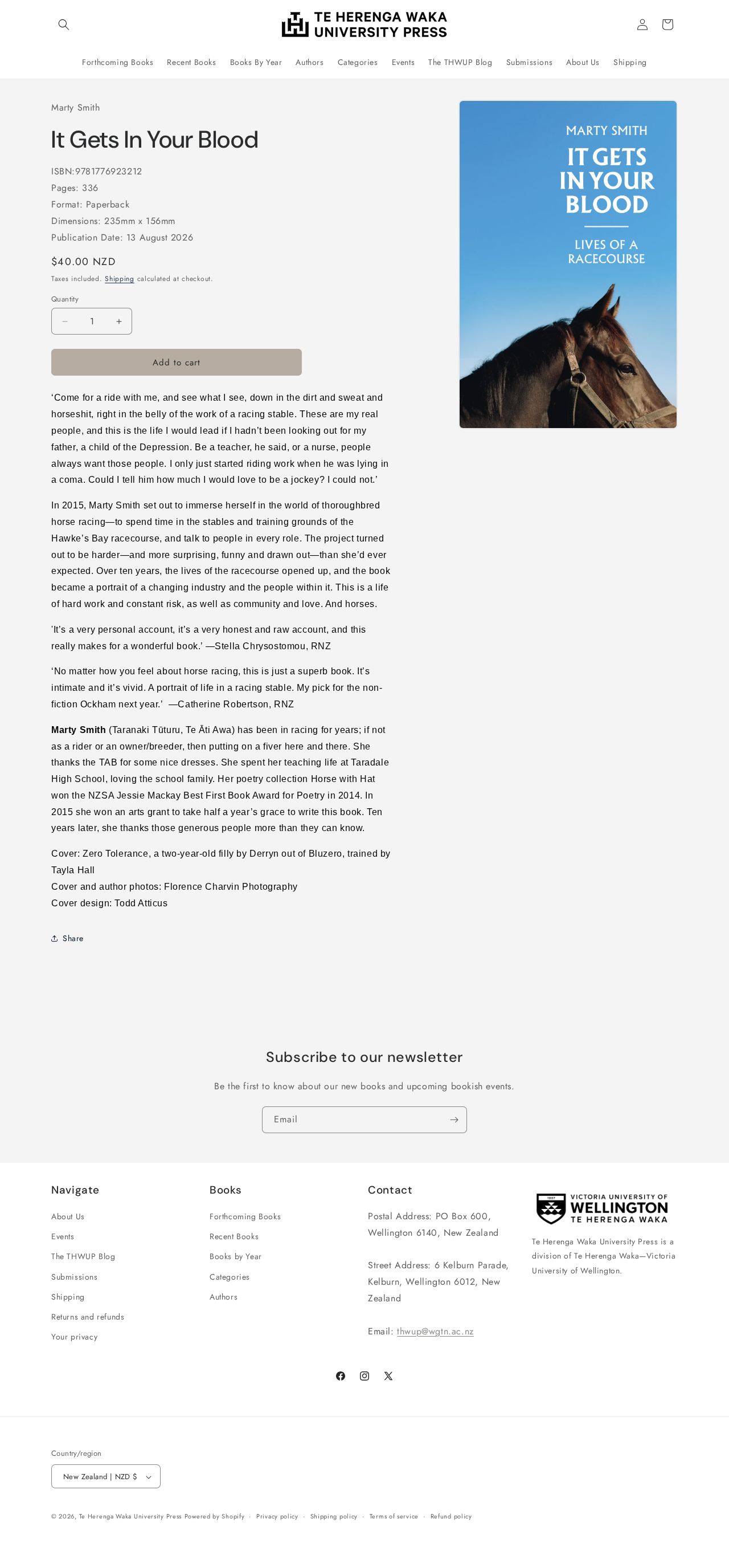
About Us (68, 1216)
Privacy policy (277, 1516)
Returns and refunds (87, 1316)
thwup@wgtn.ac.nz (435, 1331)
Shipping (119, 279)
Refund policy (451, 1516)
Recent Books (234, 1236)
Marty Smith (75, 107)
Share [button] (73, 938)
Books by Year (236, 1256)
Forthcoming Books (245, 1216)
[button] (63, 24)
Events (63, 1236)
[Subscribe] (453, 1119)
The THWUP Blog (83, 1256)
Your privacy (74, 1336)
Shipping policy (334, 1516)
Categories (230, 1277)
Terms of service (394, 1516)
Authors (223, 1296)
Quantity (65, 299)
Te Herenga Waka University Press (130, 1516)
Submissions (74, 1277)
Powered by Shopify (215, 1516)
